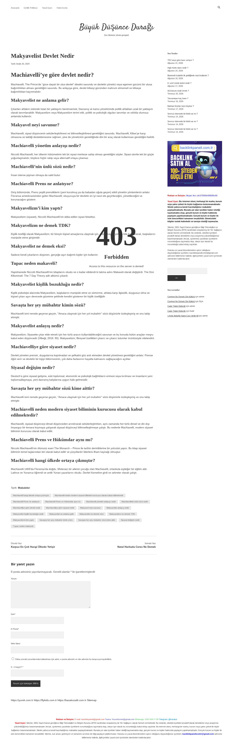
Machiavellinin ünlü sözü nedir (135, 501)
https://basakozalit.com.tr (72, 700)
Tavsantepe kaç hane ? (177, 98)
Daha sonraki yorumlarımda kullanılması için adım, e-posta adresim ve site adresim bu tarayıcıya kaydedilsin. (63, 659)
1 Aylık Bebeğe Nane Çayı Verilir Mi (182, 316)
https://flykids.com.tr (45, 700)
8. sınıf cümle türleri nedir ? (179, 83)
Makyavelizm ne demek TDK (122, 514)
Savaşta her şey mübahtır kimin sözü (56, 520)
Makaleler (24, 487)
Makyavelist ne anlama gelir (61, 514)
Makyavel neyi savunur (90, 508)
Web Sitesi (15, 643)
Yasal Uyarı (47, 8)
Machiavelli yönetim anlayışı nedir (101, 501)
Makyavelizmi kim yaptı (23, 520)
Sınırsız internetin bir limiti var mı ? (182, 114)
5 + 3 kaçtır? (17, 667)
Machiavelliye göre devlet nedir (26, 508)
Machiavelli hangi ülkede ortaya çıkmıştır (31, 495)
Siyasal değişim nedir (130, 520)
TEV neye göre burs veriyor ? (180, 60)
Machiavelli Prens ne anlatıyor (26, 501)
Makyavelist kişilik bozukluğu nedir (28, 514)
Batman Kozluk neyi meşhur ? (180, 106)
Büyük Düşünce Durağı (116, 27)
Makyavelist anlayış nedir (117, 508)
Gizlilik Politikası (31, 8)
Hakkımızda (62, 8)
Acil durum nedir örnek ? (178, 91)
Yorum (14, 579)
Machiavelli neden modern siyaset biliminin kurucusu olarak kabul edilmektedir (89, 495)
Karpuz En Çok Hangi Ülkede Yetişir (33, 546)
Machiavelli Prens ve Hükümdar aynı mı (62, 501)
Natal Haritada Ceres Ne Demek (136, 546)
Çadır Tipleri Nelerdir (176, 306)
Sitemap (91, 700)
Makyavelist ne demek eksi (92, 514)
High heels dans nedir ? (177, 68)
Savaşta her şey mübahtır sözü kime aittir (96, 520)
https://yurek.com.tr (22, 700)
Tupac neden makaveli (23, 526)
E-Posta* (15, 629)
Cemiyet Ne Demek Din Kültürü (181, 297)
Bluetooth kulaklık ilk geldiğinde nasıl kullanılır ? (188, 75)
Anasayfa (15, 8)
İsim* (13, 614)
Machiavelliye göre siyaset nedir (60, 508)
